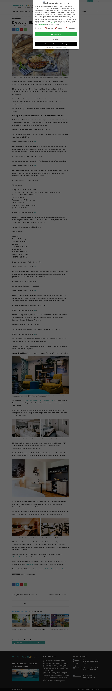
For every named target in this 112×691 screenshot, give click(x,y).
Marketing (60, 28)
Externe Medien (72, 28)
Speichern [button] (56, 39)
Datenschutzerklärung (51, 23)
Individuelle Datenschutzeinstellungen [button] (56, 44)
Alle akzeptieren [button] (56, 34)
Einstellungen (41, 24)
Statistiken (50, 28)
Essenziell (39, 28)
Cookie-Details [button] (49, 47)
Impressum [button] (64, 47)
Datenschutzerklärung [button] (56, 47)
